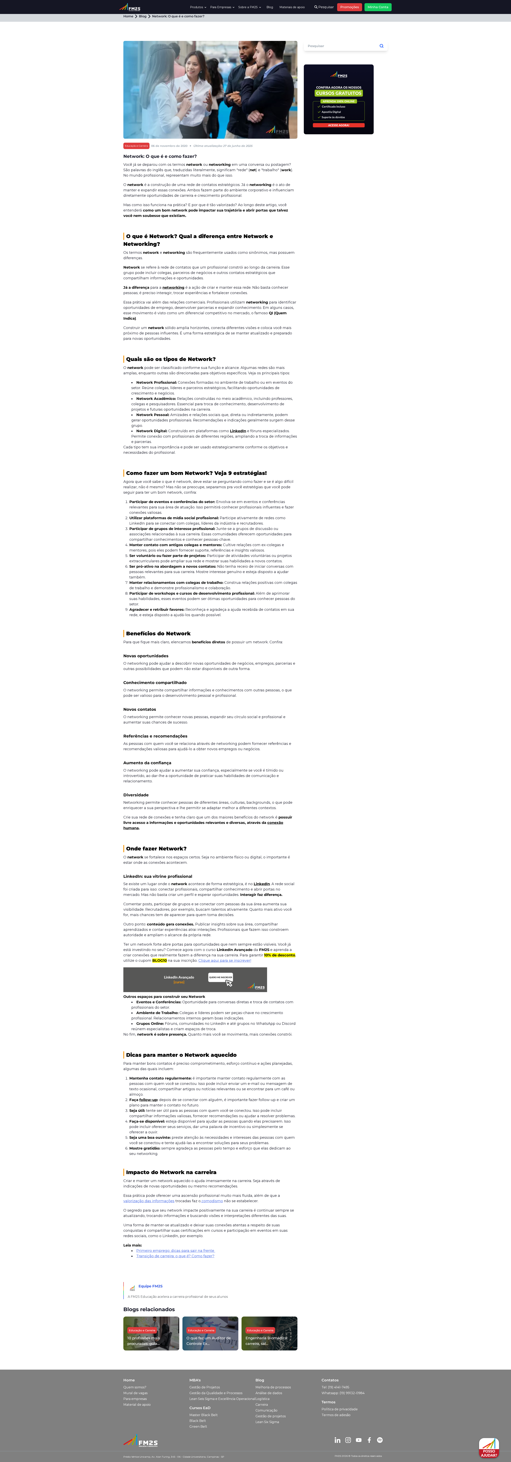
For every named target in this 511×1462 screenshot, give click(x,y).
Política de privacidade (340, 1409)
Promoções (349, 7)
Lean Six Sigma (267, 1422)
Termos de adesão (336, 1415)
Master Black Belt (203, 1415)
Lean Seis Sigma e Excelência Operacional (222, 1399)
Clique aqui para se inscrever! (224, 960)
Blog (269, 7)
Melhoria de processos (273, 1387)
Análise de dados (269, 1393)
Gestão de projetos (271, 1416)
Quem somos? (134, 1387)
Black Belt (197, 1421)
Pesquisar (326, 7)
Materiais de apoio (292, 7)
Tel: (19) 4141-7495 (335, 1387)
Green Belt (198, 1426)
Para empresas (135, 1399)
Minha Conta (378, 7)
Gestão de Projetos (204, 1387)
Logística (262, 1399)
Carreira (262, 1405)
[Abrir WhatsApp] (10, 1452)
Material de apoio (137, 1405)
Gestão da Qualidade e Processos (215, 1393)
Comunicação (266, 1410)
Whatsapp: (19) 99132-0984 (343, 1393)
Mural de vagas (135, 1393)
